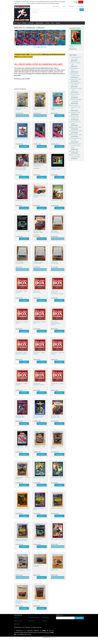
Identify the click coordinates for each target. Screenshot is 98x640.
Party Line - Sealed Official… (56, 447)
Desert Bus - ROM (76, 79)
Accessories (31, 23)
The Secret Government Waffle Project (22, 602)
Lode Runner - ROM (76, 131)
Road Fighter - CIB (39, 446)
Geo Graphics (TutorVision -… (20, 262)
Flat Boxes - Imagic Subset (21, 384)
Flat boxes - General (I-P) (39, 322)
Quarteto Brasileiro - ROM (39, 508)
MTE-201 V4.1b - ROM (22, 231)
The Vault (47, 23)
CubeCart (53, 637)
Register (57, 6)
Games (18, 23)
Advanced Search (34, 12)
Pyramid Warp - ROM (22, 508)
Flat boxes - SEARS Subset (21, 291)
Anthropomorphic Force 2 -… (39, 108)
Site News (17, 624)
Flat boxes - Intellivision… (37, 291)
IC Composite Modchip (37, 565)
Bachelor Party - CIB (22, 139)
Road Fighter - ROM (22, 446)
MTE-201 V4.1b (37, 539)
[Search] (81, 9)
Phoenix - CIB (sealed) (40, 139)
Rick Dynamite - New (57, 539)
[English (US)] (63, 6)
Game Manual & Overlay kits (38, 165)
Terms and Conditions (34, 617)
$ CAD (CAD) (71, 6)
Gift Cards (58, 23)
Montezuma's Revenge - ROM (38, 231)
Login (54, 6)
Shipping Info (31, 621)
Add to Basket (59, 115)
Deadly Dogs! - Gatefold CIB (20, 416)
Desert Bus (54, 570)
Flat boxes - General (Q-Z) (22, 322)
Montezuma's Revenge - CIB (55, 416)
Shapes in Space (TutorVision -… (38, 262)
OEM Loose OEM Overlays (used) (21, 168)
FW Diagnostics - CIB (22, 570)
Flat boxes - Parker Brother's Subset (21, 353)
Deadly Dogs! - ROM (22, 200)
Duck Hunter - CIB (56, 200)
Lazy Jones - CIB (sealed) (20, 108)
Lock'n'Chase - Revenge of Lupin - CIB (76, 107)
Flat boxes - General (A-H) (57, 384)
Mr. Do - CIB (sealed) (57, 139)
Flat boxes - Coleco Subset (39, 353)
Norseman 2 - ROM (57, 477)
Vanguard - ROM (75, 112)
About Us (16, 617)
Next (63, 37)
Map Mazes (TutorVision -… (56, 231)
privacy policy (22, 3)
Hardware (24, 23)
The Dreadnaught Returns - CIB (38, 416)
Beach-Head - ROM (76, 127)
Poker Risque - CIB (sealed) (75, 46)
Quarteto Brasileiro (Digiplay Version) (22, 539)
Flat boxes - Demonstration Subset (56, 323)
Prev (16, 37)
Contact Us (44, 621)
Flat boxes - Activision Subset (38, 384)
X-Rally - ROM (74, 151)
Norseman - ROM (38, 477)
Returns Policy (18, 621)
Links (52, 23)
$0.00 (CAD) (81, 6)
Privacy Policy (45, 617)
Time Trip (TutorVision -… (56, 262)
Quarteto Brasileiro (57, 508)
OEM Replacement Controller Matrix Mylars (76, 145)
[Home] (14, 23)
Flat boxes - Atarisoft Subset (57, 353)
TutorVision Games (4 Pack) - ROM (57, 168)
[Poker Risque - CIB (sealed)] (76, 37)
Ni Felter (36, 600)
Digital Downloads (39, 23)
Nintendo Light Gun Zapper (39, 196)
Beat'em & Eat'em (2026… (56, 108)
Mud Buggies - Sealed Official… (22, 478)
